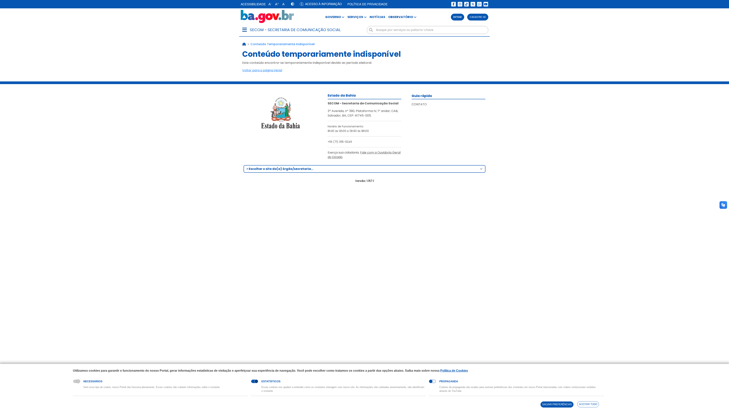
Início (244, 44)
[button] (269, 4)
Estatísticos (270, 381)
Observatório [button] (400, 17)
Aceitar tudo (588, 404)
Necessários (92, 381)
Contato (419, 104)
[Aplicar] (371, 30)
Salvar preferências (557, 404)
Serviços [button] (355, 17)
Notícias (377, 17)
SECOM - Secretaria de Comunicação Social (295, 29)
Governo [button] (333, 17)
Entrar (457, 17)
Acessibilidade (253, 4)
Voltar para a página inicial (262, 70)
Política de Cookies (454, 370)
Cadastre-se (478, 17)
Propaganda (448, 381)
